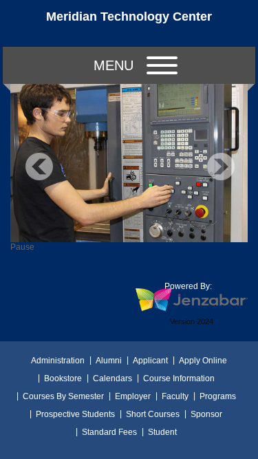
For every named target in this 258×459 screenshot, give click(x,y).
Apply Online (203, 360)
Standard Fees (109, 432)
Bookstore (63, 378)
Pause (22, 247)
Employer (133, 396)
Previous (39, 166)
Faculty (175, 396)
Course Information (179, 378)
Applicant (150, 360)
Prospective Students (75, 414)
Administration (58, 360)
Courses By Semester (63, 396)
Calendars (112, 378)
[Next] (221, 166)
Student (162, 432)
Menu (113, 65)
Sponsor (206, 414)
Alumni (109, 360)
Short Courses (153, 414)
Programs (218, 396)
